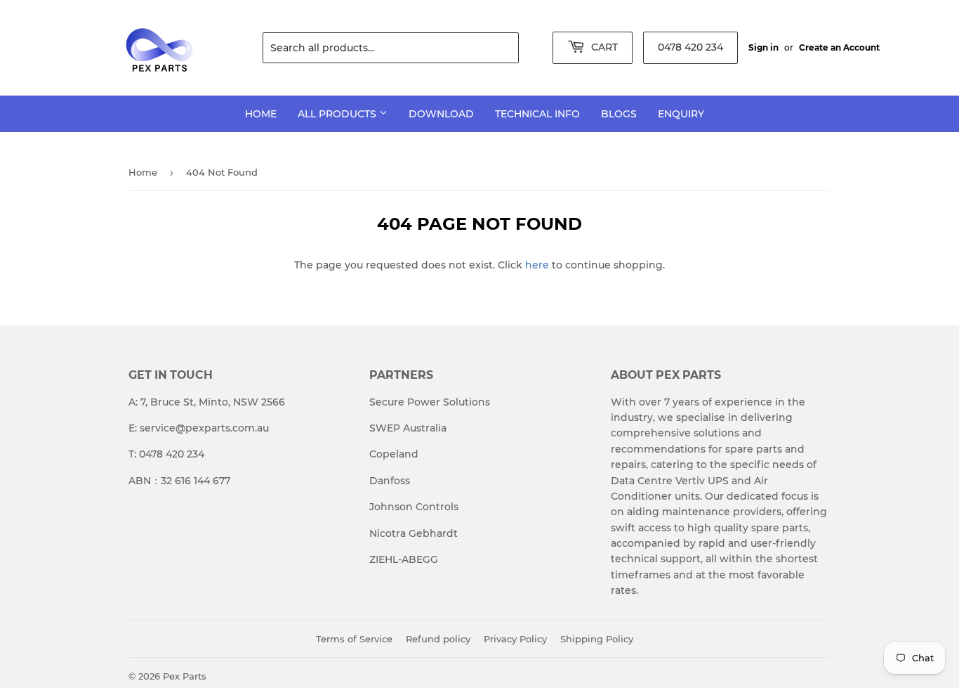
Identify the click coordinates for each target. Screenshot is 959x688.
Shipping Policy (596, 638)
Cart (603, 47)
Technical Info (537, 114)
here (537, 265)
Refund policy (438, 638)
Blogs (619, 114)
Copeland (393, 454)
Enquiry (681, 114)
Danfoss (389, 480)
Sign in (763, 47)
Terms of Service (354, 638)
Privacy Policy (515, 638)
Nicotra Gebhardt (413, 533)
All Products (338, 114)
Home (261, 114)
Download (441, 114)
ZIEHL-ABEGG (403, 559)
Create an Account (839, 47)
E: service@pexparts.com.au (198, 428)
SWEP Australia (408, 428)
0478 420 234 (690, 47)
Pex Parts (184, 676)
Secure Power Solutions (429, 402)
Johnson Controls (413, 506)
